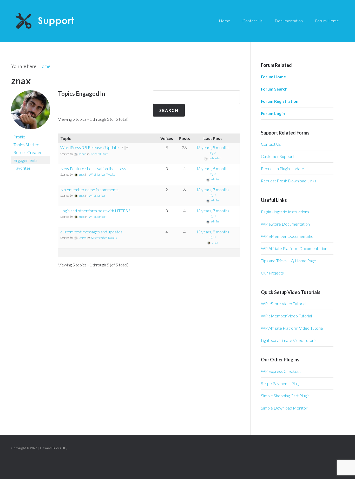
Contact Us (271, 144)
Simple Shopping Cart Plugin (285, 395)
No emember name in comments (89, 189)
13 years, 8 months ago (212, 234)
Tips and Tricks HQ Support (57, 20)
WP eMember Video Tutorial (286, 315)
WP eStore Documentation (285, 223)
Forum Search (274, 88)
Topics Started (26, 144)
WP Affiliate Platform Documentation (294, 248)
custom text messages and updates (91, 231)
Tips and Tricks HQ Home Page (288, 260)
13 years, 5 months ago (212, 150)
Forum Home (273, 76)
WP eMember (97, 195)
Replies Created (28, 152)
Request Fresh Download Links (288, 180)
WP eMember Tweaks (102, 174)
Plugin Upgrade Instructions (285, 211)
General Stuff (99, 154)
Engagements (25, 160)
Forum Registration (279, 101)
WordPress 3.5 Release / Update (89, 147)
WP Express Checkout (281, 371)
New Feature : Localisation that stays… (94, 168)
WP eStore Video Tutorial (283, 303)
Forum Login (273, 113)
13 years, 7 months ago (212, 192)
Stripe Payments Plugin (281, 383)
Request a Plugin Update (282, 168)
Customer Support (277, 156)
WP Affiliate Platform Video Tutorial (292, 327)
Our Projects (272, 272)
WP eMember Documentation (288, 236)
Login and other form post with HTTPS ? (95, 210)
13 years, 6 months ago (212, 171)
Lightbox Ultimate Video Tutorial (289, 340)
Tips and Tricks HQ (53, 448)
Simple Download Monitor (284, 407)
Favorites (22, 167)
